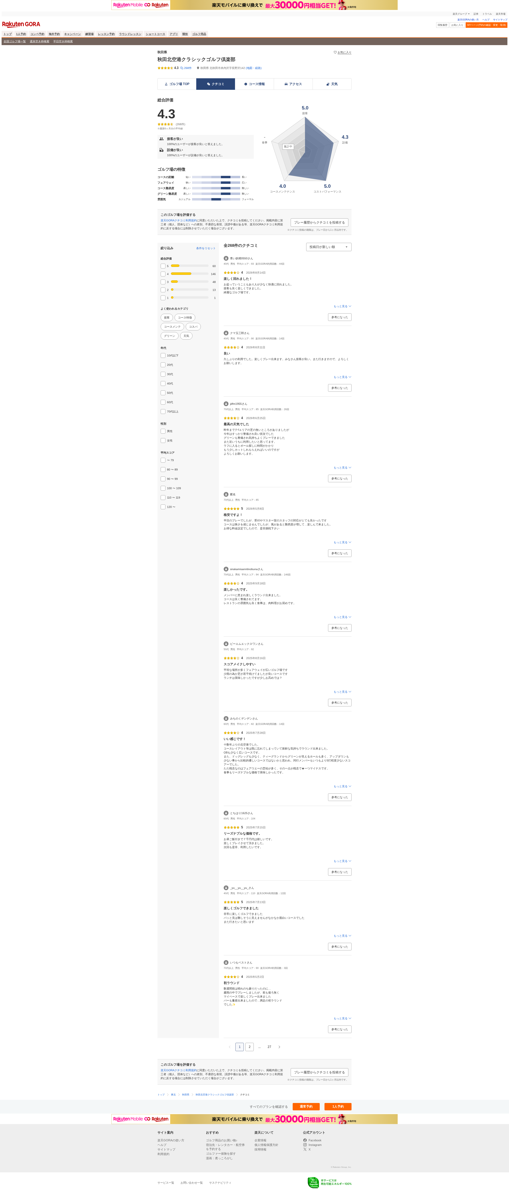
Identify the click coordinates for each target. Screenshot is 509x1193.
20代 (170, 364)
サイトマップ (500, 19)
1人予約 (21, 34)
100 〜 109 (174, 488)
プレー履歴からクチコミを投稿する (319, 222)
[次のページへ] (279, 1047)
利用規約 (163, 1154)
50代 (170, 392)
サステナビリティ (220, 1182)
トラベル (487, 14)
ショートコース (155, 34)
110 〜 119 (173, 497)
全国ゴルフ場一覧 (15, 41)
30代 (170, 374)
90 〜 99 (172, 478)
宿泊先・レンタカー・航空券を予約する (225, 1147)
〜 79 (170, 460)
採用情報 (260, 1149)
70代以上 (173, 411)
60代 (170, 402)
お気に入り (457, 25)
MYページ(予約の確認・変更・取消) (486, 25)
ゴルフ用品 (199, 34)
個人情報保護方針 (266, 1145)
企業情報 (260, 1140)
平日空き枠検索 (63, 41)
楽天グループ (460, 14)
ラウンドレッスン (130, 34)
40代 (170, 383)
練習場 (89, 34)
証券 (476, 14)
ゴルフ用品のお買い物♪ (221, 1140)
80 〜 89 (172, 469)
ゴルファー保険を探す (221, 1153)
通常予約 (306, 1106)
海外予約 (54, 34)
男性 (170, 431)
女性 (170, 440)
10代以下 (173, 355)
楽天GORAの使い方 (468, 19)
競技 (185, 34)
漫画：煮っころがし (219, 1158)
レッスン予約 (106, 34)
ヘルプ (486, 19)
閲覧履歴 (442, 25)
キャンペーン (72, 34)
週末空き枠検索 (39, 41)
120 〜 (171, 506)
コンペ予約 (37, 34)
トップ (7, 34)
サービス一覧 (165, 1182)
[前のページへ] (229, 1047)
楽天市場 (500, 14)
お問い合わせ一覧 (192, 1182)
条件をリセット (206, 248)
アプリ (174, 34)
